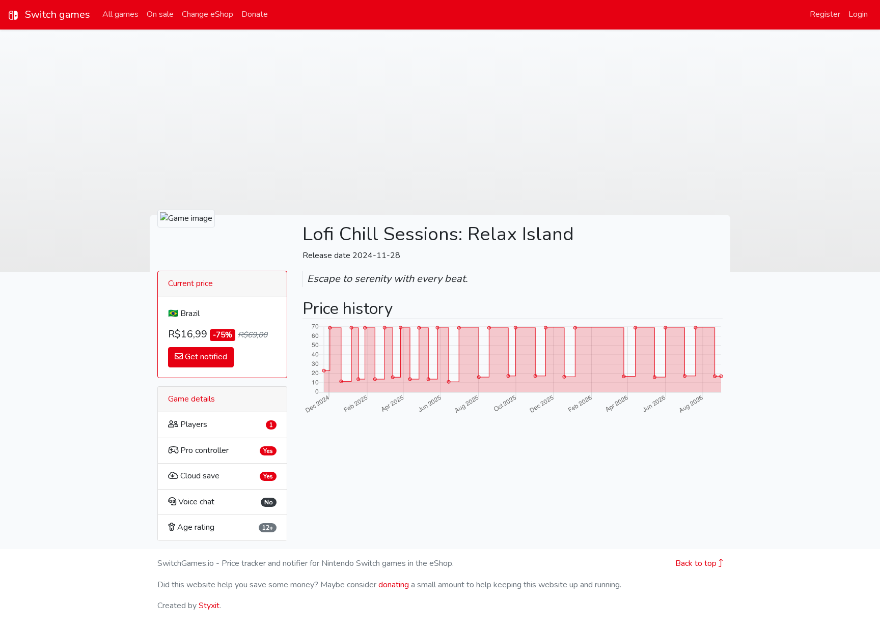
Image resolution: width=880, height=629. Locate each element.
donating (393, 584)
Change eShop (207, 14)
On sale (160, 14)
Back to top (697, 563)
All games (120, 14)
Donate (254, 14)
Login (858, 14)
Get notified (205, 356)
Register (825, 14)
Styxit (209, 605)
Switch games (56, 14)
